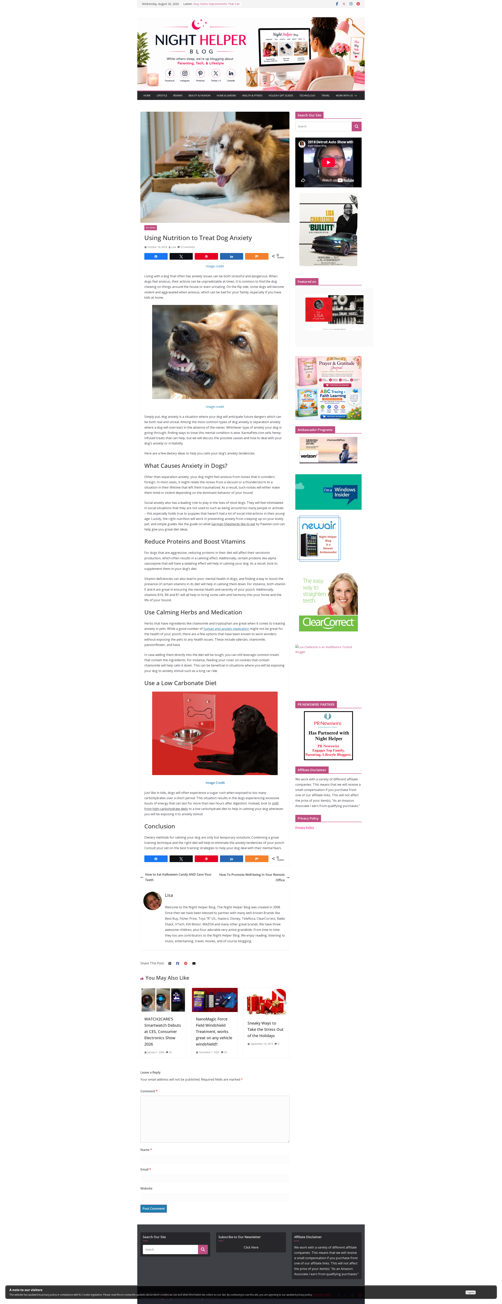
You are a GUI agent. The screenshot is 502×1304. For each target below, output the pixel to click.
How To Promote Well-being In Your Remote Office (252, 877)
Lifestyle (162, 95)
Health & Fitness (252, 95)
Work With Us (344, 95)
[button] (355, 95)
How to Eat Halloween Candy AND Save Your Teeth (178, 877)
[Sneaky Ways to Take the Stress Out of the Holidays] (266, 990)
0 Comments (188, 247)
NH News (150, 227)
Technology (307, 95)
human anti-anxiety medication (226, 629)
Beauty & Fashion (199, 95)
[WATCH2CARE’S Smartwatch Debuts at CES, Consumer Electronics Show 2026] (163, 990)
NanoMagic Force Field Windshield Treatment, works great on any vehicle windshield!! (214, 1031)
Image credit (215, 266)
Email (145, 1169)
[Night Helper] (251, 20)
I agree (471, 1292)
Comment (149, 1091)
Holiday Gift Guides (281, 95)
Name (146, 1150)
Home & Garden (226, 95)
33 (170, 1052)
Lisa (174, 247)
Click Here (251, 1247)
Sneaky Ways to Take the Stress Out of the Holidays (265, 1029)
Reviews (177, 95)
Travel (326, 95)
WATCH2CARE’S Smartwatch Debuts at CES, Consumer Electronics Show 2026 (162, 1031)
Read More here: (322, 1294)
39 (225, 1052)
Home (147, 95)
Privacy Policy (304, 827)
